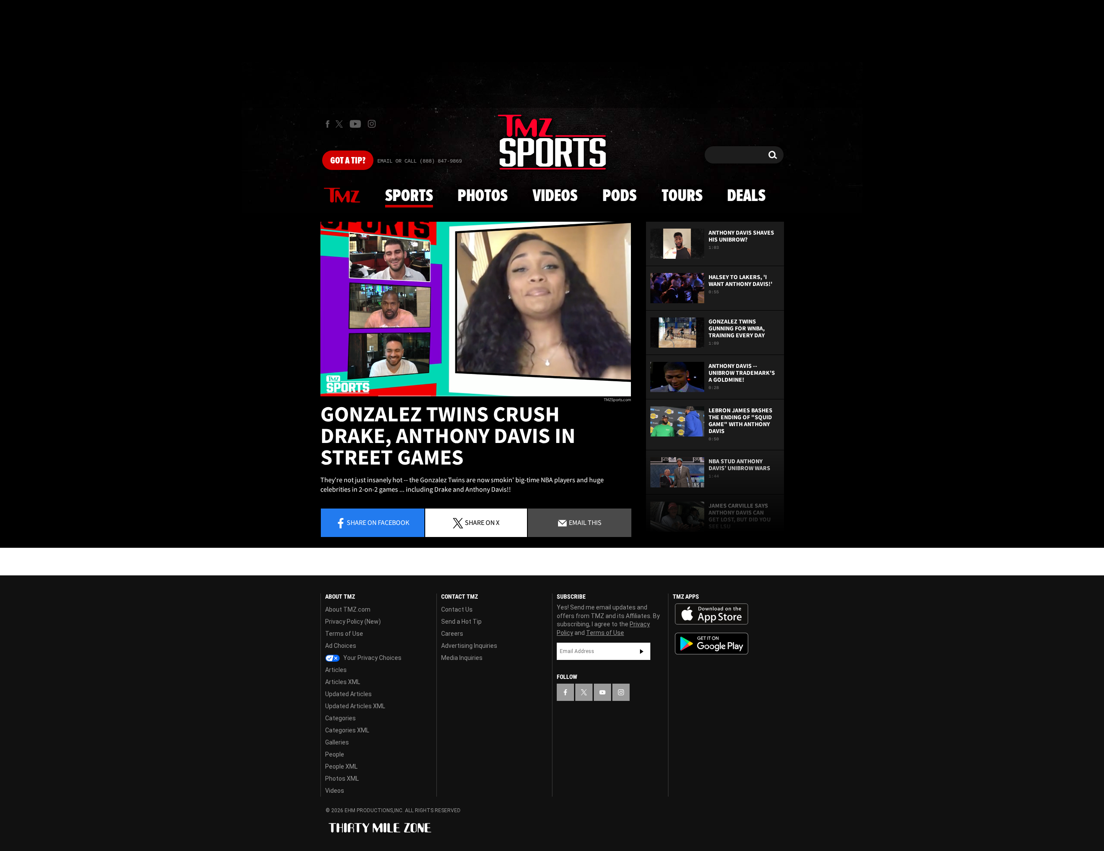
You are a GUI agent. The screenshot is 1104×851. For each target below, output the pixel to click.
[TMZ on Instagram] (371, 124)
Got (347, 160)
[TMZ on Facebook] (327, 124)
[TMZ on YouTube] (602, 692)
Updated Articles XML (355, 706)
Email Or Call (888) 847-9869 (419, 161)
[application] (475, 309)
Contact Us (457, 609)
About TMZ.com (347, 609)
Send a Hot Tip (461, 621)
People (334, 754)
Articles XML (342, 681)
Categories (340, 718)
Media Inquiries (462, 657)
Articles (336, 669)
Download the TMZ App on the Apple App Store (711, 614)
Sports (409, 196)
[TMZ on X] (340, 124)
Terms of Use (344, 633)
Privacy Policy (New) (353, 621)
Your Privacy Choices (371, 657)
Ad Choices (340, 645)
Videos (555, 196)
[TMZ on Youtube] (355, 124)
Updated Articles (348, 694)
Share (378, 522)
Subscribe (641, 651)
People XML (341, 766)
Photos (483, 196)
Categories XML (347, 730)
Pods (619, 196)
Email (585, 522)
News (342, 196)
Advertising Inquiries (469, 645)
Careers (452, 633)
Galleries (337, 742)
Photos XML (342, 778)
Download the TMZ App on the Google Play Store (711, 644)
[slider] (475, 396)
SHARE (482, 522)
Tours (682, 196)
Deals (746, 196)
